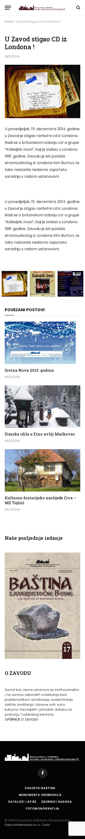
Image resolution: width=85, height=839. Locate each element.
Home (9, 22)
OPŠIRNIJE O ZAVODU (21, 719)
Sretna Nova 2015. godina (29, 370)
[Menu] (8, 7)
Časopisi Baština (40, 788)
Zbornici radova (56, 802)
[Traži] (77, 7)
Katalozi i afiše (22, 802)
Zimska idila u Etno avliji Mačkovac (40, 434)
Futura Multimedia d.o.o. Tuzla (27, 825)
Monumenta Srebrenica (40, 795)
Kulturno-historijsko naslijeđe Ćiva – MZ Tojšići (40, 500)
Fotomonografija (43, 809)
